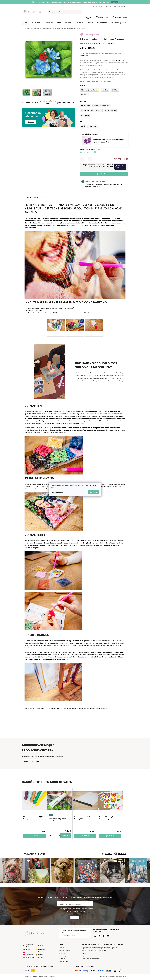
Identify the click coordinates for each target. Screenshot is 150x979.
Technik (61, 948)
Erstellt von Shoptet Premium (107, 976)
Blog (105, 950)
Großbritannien (30, 957)
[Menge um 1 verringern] (82, 159)
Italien (40, 952)
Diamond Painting (115, 60)
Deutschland (29, 954)
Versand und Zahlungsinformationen (93, 950)
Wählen (36, 836)
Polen (27, 952)
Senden (75, 918)
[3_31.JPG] (94, 331)
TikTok (118, 381)
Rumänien (41, 949)
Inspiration (62, 953)
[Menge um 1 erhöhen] (90, 159)
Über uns (108, 6)
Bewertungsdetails (108, 43)
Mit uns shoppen (98, 6)
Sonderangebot (64, 956)
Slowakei (28, 949)
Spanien (40, 954)
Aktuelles (62, 959)
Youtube (122, 853)
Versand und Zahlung (90, 152)
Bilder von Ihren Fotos (65, 950)
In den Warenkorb (105, 174)
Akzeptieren (93, 492)
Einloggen (87, 17)
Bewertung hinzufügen (32, 761)
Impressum (85, 956)
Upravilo (121, 976)
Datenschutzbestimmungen (74, 911)
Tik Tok (108, 853)
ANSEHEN (114, 2)
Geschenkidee (63, 961)
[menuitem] (25, 23)
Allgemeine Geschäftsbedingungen (93, 948)
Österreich (41, 957)
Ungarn (40, 945)
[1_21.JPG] (75, 331)
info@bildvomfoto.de (70, 936)
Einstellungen (57, 492)
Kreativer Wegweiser (110, 948)
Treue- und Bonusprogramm (91, 959)
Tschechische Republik (30, 945)
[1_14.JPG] (56, 331)
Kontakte (117, 6)
